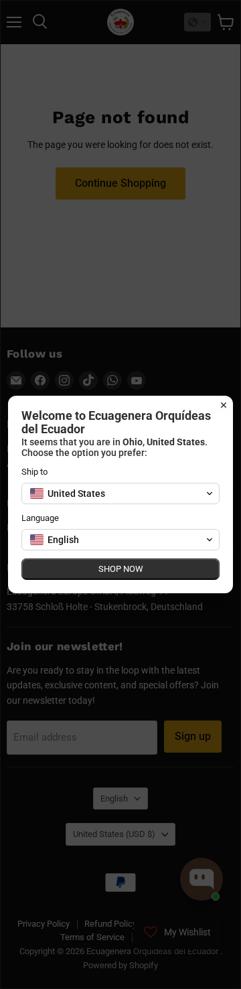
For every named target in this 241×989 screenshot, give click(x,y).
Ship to (34, 472)
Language (40, 518)
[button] (120, 493)
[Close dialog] (223, 405)
